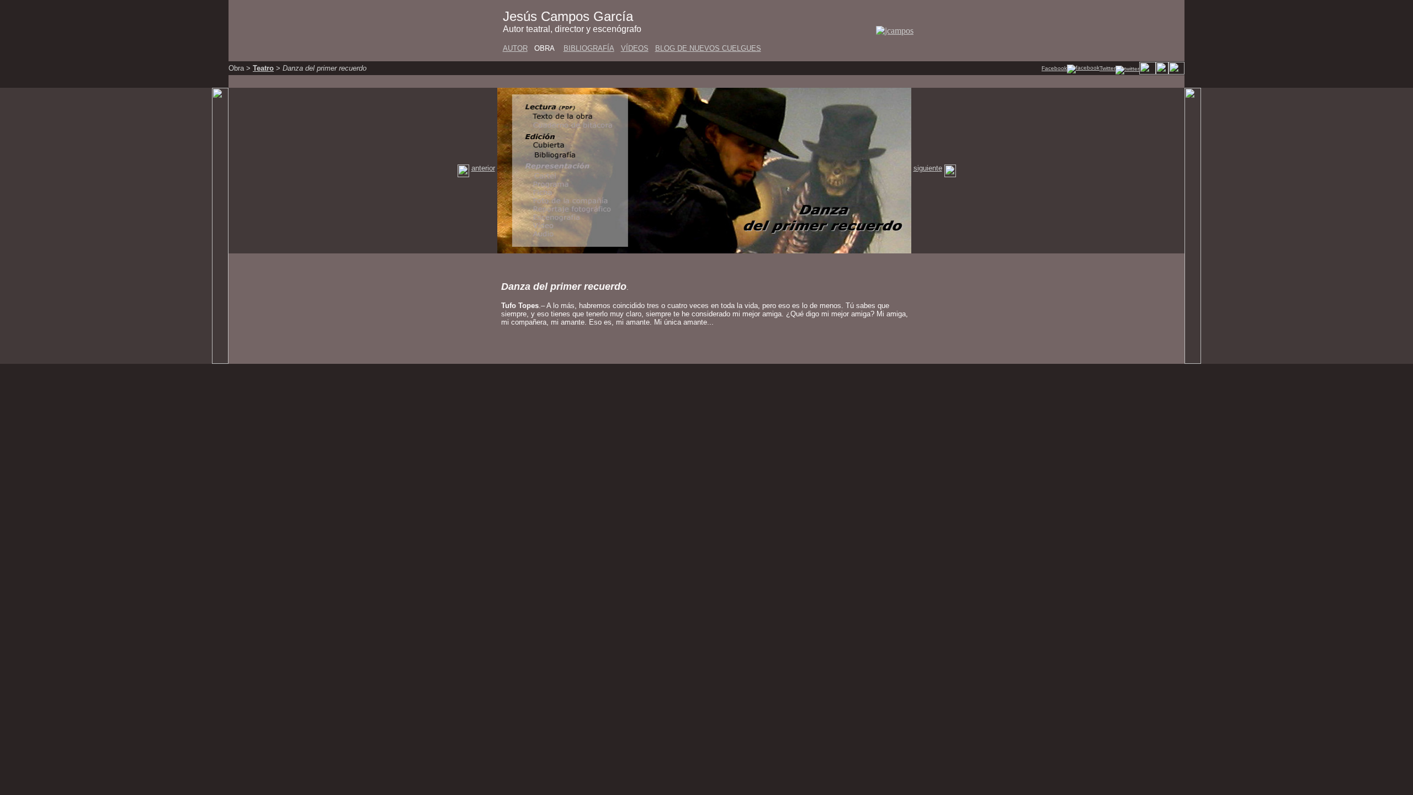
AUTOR (515, 48)
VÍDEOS (635, 48)
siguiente (927, 168)
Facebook (1054, 68)
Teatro (263, 68)
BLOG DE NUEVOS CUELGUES (708, 48)
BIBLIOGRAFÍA (589, 48)
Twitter (1107, 68)
